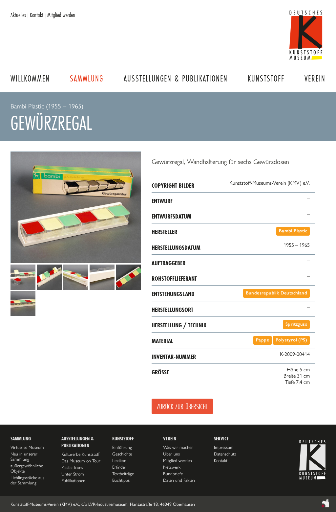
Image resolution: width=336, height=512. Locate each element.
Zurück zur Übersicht (182, 406)
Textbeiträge (123, 473)
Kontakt (36, 15)
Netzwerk (171, 467)
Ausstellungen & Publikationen (176, 78)
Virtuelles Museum (27, 447)
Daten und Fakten (179, 480)
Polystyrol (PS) (291, 340)
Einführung (122, 447)
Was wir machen (178, 447)
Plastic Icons (72, 467)
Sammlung (86, 78)
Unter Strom (72, 474)
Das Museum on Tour (80, 460)
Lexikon (119, 460)
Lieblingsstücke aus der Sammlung (27, 480)
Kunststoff (266, 78)
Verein (315, 78)
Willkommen (30, 78)
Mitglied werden (61, 15)
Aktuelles (18, 15)
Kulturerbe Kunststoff (80, 454)
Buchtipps (121, 480)
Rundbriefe (173, 473)
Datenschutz (225, 453)
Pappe (262, 340)
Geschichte (122, 453)
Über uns (171, 453)
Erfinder (119, 467)
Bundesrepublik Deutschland (276, 293)
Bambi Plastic (293, 231)
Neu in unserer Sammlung (23, 456)
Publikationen (73, 480)
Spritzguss (296, 324)
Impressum (224, 447)
